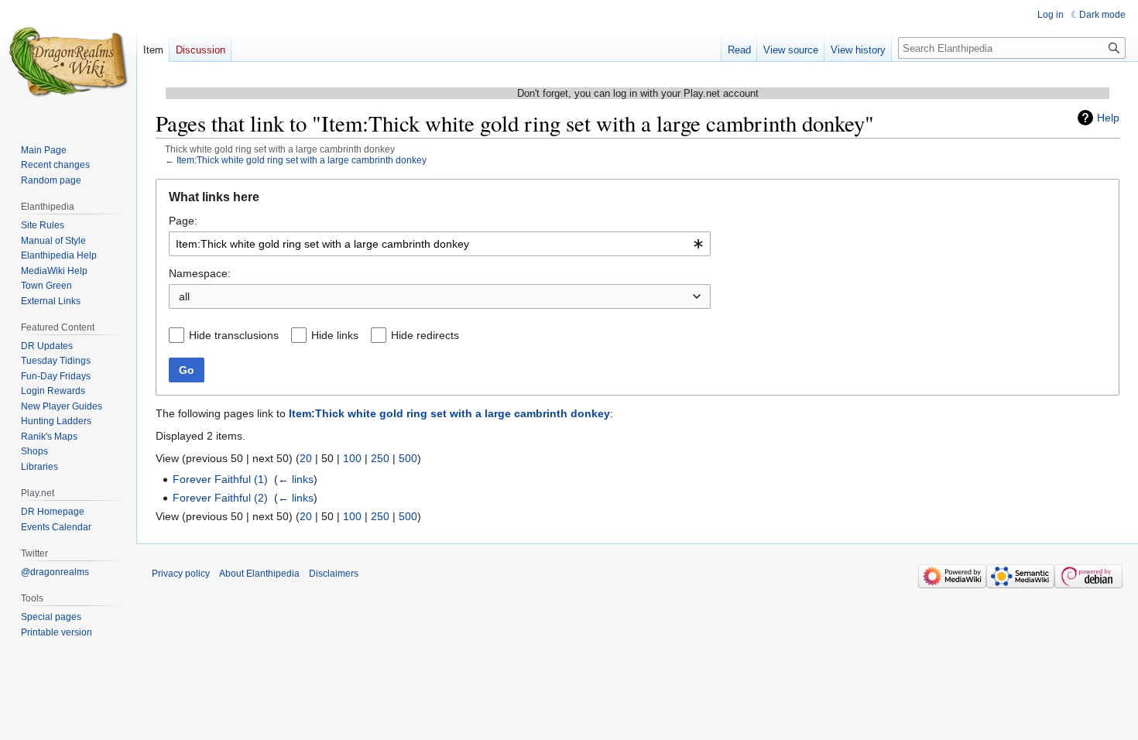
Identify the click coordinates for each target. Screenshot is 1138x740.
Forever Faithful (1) (220, 479)
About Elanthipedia (259, 573)
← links (296, 479)
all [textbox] (184, 296)
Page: (183, 220)
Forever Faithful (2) (220, 498)
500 (408, 458)
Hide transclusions (234, 335)
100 (352, 458)
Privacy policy (181, 573)
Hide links (334, 335)
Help (1108, 117)
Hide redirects (425, 335)
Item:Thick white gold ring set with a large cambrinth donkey (302, 160)
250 (380, 458)
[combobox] (440, 243)
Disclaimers (333, 573)
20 (306, 458)
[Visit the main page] (68, 62)
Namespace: (200, 273)
